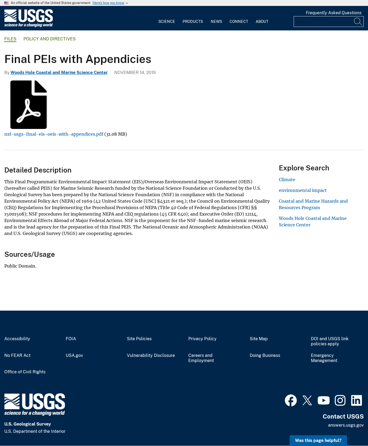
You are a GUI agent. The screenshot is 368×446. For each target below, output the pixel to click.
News (216, 21)
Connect (239, 21)
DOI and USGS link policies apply (330, 341)
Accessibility (17, 338)
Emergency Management (324, 358)
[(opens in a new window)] (291, 399)
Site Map (259, 338)
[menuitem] (167, 18)
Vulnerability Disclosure (151, 355)
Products (193, 21)
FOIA (71, 338)
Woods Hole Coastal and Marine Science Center (59, 72)
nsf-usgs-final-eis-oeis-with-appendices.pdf (53, 134)
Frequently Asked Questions (334, 12)
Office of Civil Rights (25, 372)
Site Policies (139, 338)
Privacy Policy (202, 338)
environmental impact (303, 190)
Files (10, 38)
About (262, 21)
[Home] (28, 26)
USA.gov (74, 355)
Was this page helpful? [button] (318, 440)
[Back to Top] (348, 426)
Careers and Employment (201, 358)
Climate (287, 179)
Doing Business (265, 355)
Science (166, 21)
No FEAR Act (17, 355)
